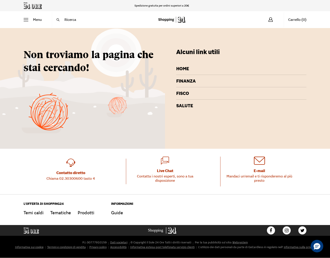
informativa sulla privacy (299, 247)
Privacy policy (98, 247)
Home (182, 69)
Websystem (240, 242)
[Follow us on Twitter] (302, 230)
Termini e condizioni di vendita (66, 247)
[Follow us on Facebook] (271, 230)
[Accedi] (271, 20)
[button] (33, 19)
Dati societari (119, 242)
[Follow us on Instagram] (287, 230)
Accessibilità (118, 247)
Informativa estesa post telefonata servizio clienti (162, 247)
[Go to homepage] (165, 230)
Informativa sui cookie (29, 247)
